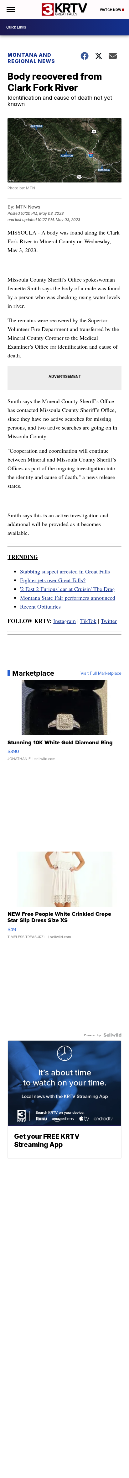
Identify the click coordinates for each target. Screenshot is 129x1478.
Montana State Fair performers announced (67, 597)
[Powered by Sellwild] (112, 1035)
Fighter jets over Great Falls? (52, 580)
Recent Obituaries (40, 606)
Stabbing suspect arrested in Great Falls (65, 571)
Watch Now (111, 10)
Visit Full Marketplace (100, 673)
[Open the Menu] (10, 9)
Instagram (64, 621)
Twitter (109, 621)
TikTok (88, 621)
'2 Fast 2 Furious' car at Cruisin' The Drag (67, 589)
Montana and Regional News (31, 58)
